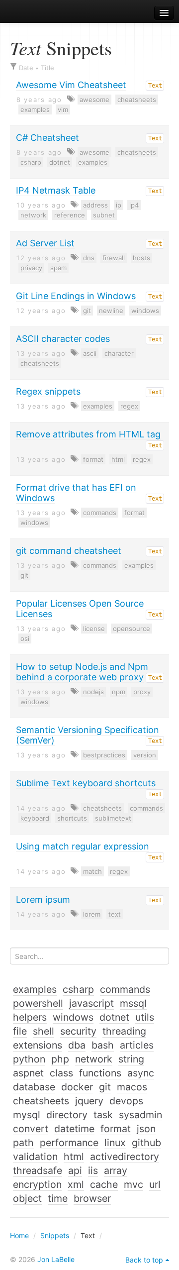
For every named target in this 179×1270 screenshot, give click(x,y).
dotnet (59, 162)
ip (118, 205)
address (95, 205)
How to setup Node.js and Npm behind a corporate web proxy (82, 671)
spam (58, 268)
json (146, 1129)
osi (24, 638)
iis (93, 1170)
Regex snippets (48, 391)
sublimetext (113, 818)
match (92, 871)
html (118, 459)
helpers (30, 1017)
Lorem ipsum (43, 899)
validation (35, 1157)
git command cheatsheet (68, 550)
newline (111, 311)
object (27, 1198)
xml (76, 1184)
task (103, 1115)
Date (26, 68)
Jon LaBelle (56, 1259)
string (131, 1059)
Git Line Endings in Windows (76, 296)
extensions (37, 1045)
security (78, 1031)
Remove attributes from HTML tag (88, 434)
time (58, 1198)
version (144, 755)
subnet (104, 215)
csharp (30, 162)
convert (30, 1129)
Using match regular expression (82, 846)
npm (118, 692)
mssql (133, 1003)
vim (63, 109)
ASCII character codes (63, 338)
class (61, 1073)
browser (92, 1198)
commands (99, 513)
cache (104, 1184)
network (33, 215)
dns (88, 258)
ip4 (134, 205)
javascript (91, 1003)
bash (102, 1045)
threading (124, 1031)
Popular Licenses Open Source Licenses (80, 608)
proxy (142, 692)
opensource (131, 629)
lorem (91, 914)
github (146, 1143)
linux (115, 1143)
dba (77, 1045)
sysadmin (140, 1115)
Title (47, 68)
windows (145, 311)
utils (144, 1017)
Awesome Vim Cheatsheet (71, 85)
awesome (94, 100)
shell (43, 1031)
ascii (89, 353)
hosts (141, 258)
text (114, 914)
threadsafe (37, 1170)
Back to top (144, 1260)
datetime (74, 1129)
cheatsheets (136, 100)
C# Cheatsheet (47, 137)
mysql (26, 1115)
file (20, 1031)
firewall (113, 258)
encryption (37, 1184)
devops (126, 1101)
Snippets (54, 1235)
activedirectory (124, 1157)
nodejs (93, 692)
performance (69, 1143)
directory (67, 1115)
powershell (38, 1003)
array (115, 1170)
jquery (89, 1101)
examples (35, 109)
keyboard (34, 818)
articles (137, 1045)
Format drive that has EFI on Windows (76, 492)
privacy (31, 268)
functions (100, 1073)
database (34, 1087)
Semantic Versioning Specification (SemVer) (87, 735)
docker (77, 1087)
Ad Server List (45, 243)
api (75, 1170)
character (119, 353)
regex (129, 406)
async (140, 1073)
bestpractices (104, 755)
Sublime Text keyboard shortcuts (86, 783)
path (23, 1143)
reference (69, 215)
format (93, 459)
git (87, 311)
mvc (133, 1184)
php (60, 1059)
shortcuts (72, 818)
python (29, 1059)
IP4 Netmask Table (55, 190)
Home (19, 1235)
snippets (35, 13)
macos (132, 1087)
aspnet (28, 1073)
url (155, 1184)
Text (155, 85)
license (94, 629)
